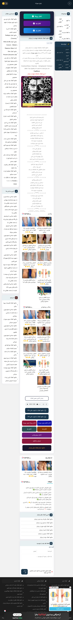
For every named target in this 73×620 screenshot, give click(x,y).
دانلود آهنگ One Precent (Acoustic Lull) (10, 53)
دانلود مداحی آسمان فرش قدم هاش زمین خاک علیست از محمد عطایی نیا (10, 287)
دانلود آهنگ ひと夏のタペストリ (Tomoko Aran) (10, 181)
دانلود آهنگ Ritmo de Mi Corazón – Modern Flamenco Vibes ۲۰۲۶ (10, 45)
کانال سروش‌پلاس (36, 435)
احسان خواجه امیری (67, 53)
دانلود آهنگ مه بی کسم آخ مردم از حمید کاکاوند (10, 124)
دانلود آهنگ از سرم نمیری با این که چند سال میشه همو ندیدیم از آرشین (10, 361)
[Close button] (70, 587)
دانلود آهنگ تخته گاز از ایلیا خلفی (14, 588)
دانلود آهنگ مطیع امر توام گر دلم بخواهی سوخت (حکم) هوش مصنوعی (11, 72)
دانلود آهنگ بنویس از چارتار (45, 534)
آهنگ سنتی (65, 39)
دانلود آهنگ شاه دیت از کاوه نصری (14, 597)
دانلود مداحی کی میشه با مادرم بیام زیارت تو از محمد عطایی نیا (10, 277)
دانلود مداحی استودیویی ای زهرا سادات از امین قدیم (10, 248)
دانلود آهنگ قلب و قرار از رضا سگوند (10, 166)
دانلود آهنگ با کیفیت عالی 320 (36, 410)
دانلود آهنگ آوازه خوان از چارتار (45, 526)
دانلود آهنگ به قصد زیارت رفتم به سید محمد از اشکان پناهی (10, 97)
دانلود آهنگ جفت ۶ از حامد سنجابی (13, 585)
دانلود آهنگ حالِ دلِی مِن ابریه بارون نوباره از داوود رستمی (10, 22)
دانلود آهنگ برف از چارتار (46, 537)
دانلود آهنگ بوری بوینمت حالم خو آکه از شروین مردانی (10, 371)
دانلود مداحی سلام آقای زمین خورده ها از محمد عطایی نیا (10, 209)
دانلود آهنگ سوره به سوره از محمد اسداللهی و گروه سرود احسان (10, 268)
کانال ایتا (38, 23)
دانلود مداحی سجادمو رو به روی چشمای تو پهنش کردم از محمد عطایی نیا (10, 200)
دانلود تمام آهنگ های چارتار (37, 448)
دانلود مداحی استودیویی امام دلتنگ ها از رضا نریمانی (10, 339)
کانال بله (38, 31)
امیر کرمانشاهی (66, 60)
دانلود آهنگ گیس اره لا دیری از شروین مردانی (11, 379)
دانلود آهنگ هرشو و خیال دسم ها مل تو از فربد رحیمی (12, 604)
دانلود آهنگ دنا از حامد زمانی (10, 353)
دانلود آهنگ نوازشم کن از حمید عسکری (10, 172)
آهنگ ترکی (59, 26)
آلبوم (67, 20)
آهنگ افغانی (60, 20)
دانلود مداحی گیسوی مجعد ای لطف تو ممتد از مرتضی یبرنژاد (10, 229)
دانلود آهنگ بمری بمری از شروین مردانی (10, 320)
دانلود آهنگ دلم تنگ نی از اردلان (10, 111)
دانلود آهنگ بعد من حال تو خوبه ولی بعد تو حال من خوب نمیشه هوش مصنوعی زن (10, 85)
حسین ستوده (67, 66)
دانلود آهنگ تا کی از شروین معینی (11, 30)
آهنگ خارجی (60, 32)
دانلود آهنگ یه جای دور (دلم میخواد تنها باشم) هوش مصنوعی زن (10, 61)
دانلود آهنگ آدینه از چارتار (46, 530)
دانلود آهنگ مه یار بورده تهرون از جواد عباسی (37, 601)
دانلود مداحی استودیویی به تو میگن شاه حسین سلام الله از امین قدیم (10, 239)
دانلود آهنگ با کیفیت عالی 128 (36, 417)
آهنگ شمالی (60, 38)
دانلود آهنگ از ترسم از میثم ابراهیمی (11, 104)
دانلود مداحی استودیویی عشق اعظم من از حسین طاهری (10, 329)
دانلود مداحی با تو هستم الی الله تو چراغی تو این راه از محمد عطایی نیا (10, 219)
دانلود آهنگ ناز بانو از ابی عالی (39, 597)
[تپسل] (5, 611)
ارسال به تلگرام (37, 441)
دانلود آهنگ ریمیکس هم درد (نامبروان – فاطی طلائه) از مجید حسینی (36, 607)
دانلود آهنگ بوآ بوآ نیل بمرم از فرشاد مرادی (11, 346)
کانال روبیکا (38, 16)
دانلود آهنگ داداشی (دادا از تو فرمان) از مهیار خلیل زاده (10, 132)
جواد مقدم (59, 60)
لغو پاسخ (51, 547)
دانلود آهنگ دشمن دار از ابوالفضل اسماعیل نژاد (10, 140)
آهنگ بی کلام (66, 26)
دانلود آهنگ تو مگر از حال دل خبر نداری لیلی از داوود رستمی (10, 158)
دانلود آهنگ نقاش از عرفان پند (15, 600)
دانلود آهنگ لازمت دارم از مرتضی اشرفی (10, 117)
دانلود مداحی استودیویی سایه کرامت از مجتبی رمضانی (10, 313)
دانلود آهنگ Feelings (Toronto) (11, 37)
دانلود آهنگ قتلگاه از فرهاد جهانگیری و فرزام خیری (13, 592)
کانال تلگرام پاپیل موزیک (44, 423)
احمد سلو (59, 52)
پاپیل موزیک (38, 3)
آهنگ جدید (65, 32)
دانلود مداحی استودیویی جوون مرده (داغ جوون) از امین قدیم (10, 258)
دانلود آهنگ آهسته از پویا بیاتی (10, 304)
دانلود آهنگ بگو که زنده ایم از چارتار (43, 519)
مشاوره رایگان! (60, 609)
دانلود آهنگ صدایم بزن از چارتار (44, 523)
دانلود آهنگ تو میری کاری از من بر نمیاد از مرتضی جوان (10, 148)
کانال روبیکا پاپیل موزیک (29, 423)
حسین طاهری (60, 66)
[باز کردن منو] (69, 3)
